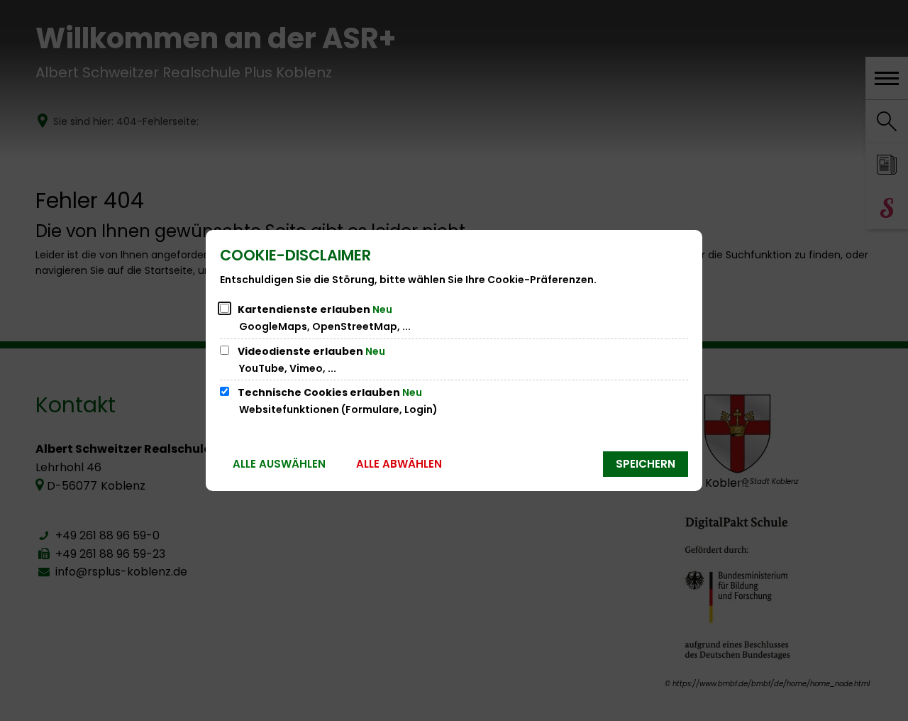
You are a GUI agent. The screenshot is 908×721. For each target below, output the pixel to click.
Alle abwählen (399, 463)
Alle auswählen (279, 463)
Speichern (645, 463)
